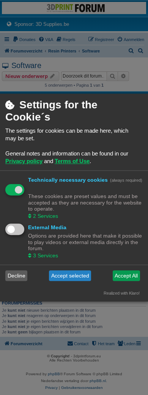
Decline (16, 276)
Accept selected (70, 276)
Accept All (126, 276)
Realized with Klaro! (122, 293)
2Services (45, 216)
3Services (45, 256)
